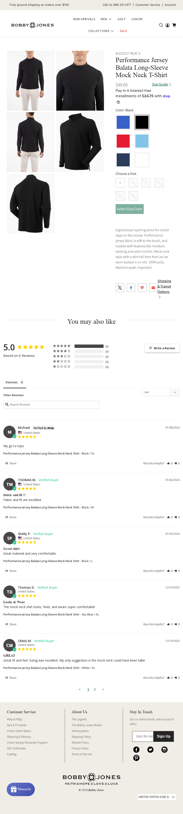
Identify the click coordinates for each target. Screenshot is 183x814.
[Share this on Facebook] (131, 287)
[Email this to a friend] (153, 287)
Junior (137, 19)
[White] (142, 159)
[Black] (142, 122)
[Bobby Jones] (32, 25)
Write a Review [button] (164, 348)
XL (159, 183)
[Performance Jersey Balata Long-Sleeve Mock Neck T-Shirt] (31, 81)
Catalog (12, 754)
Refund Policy (80, 742)
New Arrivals (84, 19)
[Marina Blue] (123, 122)
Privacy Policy (80, 748)
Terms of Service (82, 754)
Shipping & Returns (19, 737)
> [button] (103, 689)
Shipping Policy (81, 737)
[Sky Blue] (142, 141)
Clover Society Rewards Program (27, 742)
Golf (122, 19)
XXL (120, 196)
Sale (123, 31)
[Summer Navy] (123, 159)
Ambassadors (80, 731)
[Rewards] (21, 789)
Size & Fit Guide (16, 725)
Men (104, 19)
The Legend (79, 719)
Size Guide (160, 84)
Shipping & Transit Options (164, 286)
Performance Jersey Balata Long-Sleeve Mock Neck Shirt (41, 453)
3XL (133, 196)
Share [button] (13, 463)
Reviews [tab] (12, 382)
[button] (169, 463)
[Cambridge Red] (123, 141)
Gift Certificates (16, 748)
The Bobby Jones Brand (87, 725)
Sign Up (164, 736)
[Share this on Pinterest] (142, 287)
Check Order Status (19, 731)
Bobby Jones (96, 790)
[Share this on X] (120, 287)
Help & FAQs (14, 719)
